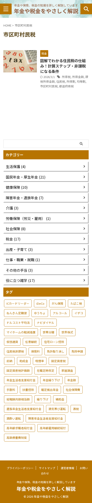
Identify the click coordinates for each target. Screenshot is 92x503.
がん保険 (57, 303)
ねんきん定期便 (16, 313)
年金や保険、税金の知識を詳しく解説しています (46, 482)
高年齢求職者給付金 (19, 428)
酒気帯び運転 (57, 409)
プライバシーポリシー (20, 468)
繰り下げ (42, 399)
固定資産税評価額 (18, 370)
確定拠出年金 (50, 390)
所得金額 (78, 77)
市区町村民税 (49, 86)
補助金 (60, 399)
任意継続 (31, 342)
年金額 (71, 380)
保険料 (35, 351)
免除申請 (77, 351)
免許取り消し (55, 351)
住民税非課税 (15, 351)
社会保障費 (73, 390)
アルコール (60, 313)
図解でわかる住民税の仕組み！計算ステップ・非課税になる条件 (63, 66)
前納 (9, 361)
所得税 (66, 77)
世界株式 (67, 332)
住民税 (60, 81)
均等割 (81, 81)
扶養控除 (28, 390)
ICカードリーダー (17, 303)
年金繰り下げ (51, 380)
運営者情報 (67, 468)
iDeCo (40, 303)
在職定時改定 (45, 370)
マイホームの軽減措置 (21, 332)
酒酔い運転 (13, 418)
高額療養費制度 (16, 437)
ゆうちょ (40, 313)
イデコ (78, 313)
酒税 (76, 409)
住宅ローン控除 (54, 342)
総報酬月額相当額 (18, 399)
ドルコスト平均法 (18, 322)
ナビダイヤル (45, 322)
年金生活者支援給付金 (21, 380)
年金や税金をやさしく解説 (46, 11)
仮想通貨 (12, 342)
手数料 (10, 390)
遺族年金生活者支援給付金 (23, 409)
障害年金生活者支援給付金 (45, 418)
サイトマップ (47, 468)
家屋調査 (67, 370)
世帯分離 (48, 332)
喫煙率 (39, 361)
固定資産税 (58, 361)
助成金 (23, 361)
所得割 (71, 81)
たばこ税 (76, 303)
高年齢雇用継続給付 (53, 428)
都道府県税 (66, 86)
